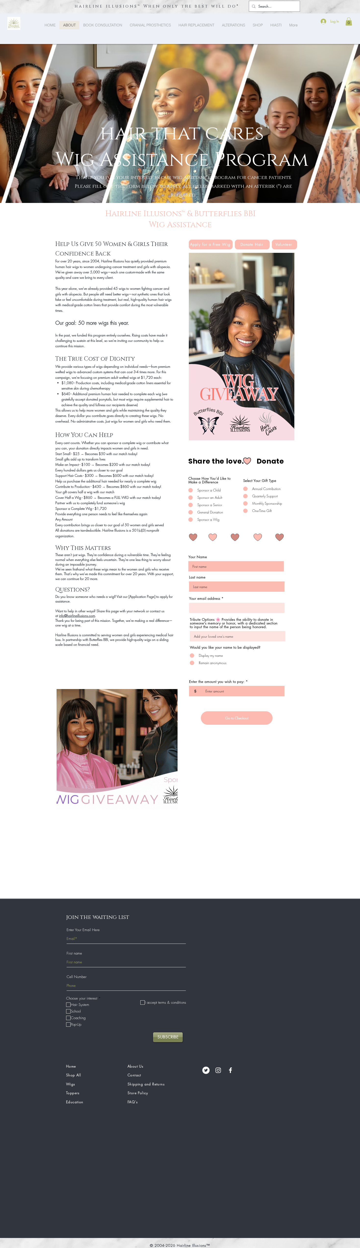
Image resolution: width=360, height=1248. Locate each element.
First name (74, 953)
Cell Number (76, 977)
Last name (197, 577)
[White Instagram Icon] (218, 1070)
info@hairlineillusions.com (77, 615)
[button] (348, 21)
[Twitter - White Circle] (206, 1070)
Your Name (197, 557)
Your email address (204, 598)
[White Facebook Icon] (230, 1070)
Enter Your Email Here (83, 930)
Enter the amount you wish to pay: (216, 681)
